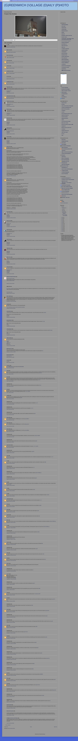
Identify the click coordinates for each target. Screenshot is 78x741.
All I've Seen (63, 26)
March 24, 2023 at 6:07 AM (10, 696)
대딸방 (8, 341)
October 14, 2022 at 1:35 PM (11, 601)
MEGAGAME (8, 417)
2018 (62, 218)
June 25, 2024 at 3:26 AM (10, 723)
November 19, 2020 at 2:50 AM (11, 217)
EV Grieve (63, 104)
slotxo (34, 413)
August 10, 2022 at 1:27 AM (11, 468)
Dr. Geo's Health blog (65, 87)
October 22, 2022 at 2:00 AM (11, 606)
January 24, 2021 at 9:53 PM (11, 254)
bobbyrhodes (9, 248)
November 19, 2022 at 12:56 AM (11, 654)
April (63, 209)
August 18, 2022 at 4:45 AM (11, 479)
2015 (62, 222)
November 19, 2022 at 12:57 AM (11, 659)
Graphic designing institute (10, 278)
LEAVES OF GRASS (65, 50)
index (62, 135)
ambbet (40, 505)
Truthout (63, 95)
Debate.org (8, 242)
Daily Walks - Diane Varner (66, 197)
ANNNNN (8, 395)
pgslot (21, 397)
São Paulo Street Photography (66, 65)
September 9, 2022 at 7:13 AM (11, 539)
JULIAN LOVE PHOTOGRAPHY (66, 153)
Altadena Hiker (64, 27)
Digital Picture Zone (64, 181)
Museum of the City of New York (66, 127)
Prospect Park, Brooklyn (64, 213)
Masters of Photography (65, 158)
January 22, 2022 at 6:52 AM (11, 326)
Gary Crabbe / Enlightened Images (67, 186)
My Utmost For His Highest (66, 89)
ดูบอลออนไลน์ (47, 610)
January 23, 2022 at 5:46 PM (11, 345)
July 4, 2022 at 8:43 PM (10, 381)
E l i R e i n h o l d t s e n (65, 192)
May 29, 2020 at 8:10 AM (10, 98)
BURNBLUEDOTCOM (65, 141)
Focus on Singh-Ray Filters (66, 189)
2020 (62, 206)
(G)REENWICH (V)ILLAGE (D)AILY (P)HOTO (36, 5)
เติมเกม (40, 385)
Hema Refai (8, 60)
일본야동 (44, 312)
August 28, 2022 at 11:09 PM (11, 501)
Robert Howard (9, 55)
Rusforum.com (9, 223)
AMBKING (41, 674)
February (63, 211)
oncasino (8, 360)
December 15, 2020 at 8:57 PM (11, 226)
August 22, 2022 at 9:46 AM (11, 485)
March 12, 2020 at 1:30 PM (10, 68)
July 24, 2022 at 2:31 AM (10, 414)
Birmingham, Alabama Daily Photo (67, 35)
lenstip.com (63, 155)
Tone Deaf (63, 98)
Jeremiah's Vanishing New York (66, 107)
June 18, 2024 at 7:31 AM (10, 715)
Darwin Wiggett (64, 144)
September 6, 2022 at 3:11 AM (11, 522)
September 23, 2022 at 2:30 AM (11, 565)
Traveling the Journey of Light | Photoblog (68, 179)
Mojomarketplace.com (10, 104)
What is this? (63, 83)
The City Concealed (64, 116)
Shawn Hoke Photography (65, 164)
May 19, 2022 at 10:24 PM (10, 357)
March (63, 210)
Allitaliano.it (8, 215)
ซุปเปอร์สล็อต (27, 418)
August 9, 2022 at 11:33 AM (10, 463)
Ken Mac (63, 201)
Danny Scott (8, 146)
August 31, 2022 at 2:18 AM (11, 517)
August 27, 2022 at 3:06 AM (11, 490)
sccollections (64, 64)
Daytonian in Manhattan (65, 42)
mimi (7, 683)
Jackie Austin (9, 266)
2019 (62, 217)
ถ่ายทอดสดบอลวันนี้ (37, 593)
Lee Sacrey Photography (65, 191)
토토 (42, 350)
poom (7, 552)
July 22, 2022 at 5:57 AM (10, 409)
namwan (8, 514)
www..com (64, 74)
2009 (62, 229)
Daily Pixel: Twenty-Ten (65, 115)
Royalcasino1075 (9, 354)
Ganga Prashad (9, 704)
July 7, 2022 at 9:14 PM (10, 392)
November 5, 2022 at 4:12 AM (11, 638)
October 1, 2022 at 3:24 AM (10, 584)
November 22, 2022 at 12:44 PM (11, 675)
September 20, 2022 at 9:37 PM (11, 560)
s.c (7, 44)
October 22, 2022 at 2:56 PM (11, 611)
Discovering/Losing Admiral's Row (67, 113)
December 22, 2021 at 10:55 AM (11, 301)
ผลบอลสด (42, 695)
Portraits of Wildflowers (65, 62)
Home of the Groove (65, 45)
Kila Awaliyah (9, 211)
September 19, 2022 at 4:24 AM (11, 555)
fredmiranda (63, 150)
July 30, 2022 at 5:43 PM (10, 447)
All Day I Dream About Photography (67, 194)
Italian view (63, 47)
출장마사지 (8, 343)
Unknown (8, 65)
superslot (33, 451)
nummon (8, 542)
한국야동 (8, 315)
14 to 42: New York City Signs (66, 121)
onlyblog (8, 304)
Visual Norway (64, 68)
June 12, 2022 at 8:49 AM (10, 367)
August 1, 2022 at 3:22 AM (10, 452)
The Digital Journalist (65, 170)
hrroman (8, 76)
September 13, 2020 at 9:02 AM (11, 175)
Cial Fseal (8, 136)
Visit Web (8, 123)
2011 (62, 227)
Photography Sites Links (65, 161)
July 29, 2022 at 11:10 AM (10, 436)
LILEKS (63, 119)
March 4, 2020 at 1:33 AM (10, 57)
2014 (62, 223)
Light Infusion (64, 156)
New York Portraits (64, 53)
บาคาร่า (32, 408)
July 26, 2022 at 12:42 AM (10, 426)
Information (8, 91)
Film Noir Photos (64, 102)
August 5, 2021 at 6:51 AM (10, 283)
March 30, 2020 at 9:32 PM (10, 84)
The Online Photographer (65, 172)
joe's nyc (63, 133)
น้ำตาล (8, 678)
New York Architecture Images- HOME (67, 124)
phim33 (8, 563)
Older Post (55, 726)
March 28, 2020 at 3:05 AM (10, 78)
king (7, 389)
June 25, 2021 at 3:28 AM (10, 273)
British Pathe (64, 139)
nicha (7, 455)
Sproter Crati (9, 220)
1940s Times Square (65, 132)
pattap (8, 509)
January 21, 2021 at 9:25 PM (11, 245)
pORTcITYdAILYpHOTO (65, 59)
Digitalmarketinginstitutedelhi (11, 276)
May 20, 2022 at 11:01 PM (10, 362)
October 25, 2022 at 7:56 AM (11, 622)
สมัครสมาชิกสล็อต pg (38, 472)
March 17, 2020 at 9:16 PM (10, 73)
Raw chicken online (9, 288)
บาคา (34, 467)
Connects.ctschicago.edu (10, 130)
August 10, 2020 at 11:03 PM (11, 115)
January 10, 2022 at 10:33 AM (11, 308)
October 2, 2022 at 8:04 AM (10, 589)
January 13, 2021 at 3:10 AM (11, 236)
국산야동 (43, 321)
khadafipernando (9, 71)
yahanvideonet (9, 311)
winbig (8, 370)
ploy (7, 597)
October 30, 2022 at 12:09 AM (11, 627)
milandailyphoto (64, 51)
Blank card (8, 178)
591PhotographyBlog (65, 24)
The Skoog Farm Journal (65, 67)
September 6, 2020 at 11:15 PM (11, 143)
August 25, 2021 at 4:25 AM (11, 293)
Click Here (8, 122)
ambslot (48, 494)
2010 (62, 228)
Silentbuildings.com (64, 167)
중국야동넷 (50, 330)
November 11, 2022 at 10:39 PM (11, 643)
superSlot (40, 372)
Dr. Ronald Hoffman (64, 93)
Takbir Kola (8, 239)
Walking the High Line (65, 118)
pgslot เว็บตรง (9, 484)
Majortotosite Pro (9, 348)
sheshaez (8, 365)
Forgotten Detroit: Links (65, 130)
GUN (7, 504)
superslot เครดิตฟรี (37, 435)
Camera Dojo (64, 142)
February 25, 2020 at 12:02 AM (11, 52)
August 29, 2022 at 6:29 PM (11, 506)
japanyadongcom (9, 320)
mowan (8, 609)
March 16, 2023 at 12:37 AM (11, 691)
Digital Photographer (65, 147)
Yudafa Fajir (8, 229)
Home (31, 726)
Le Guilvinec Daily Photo (65, 48)
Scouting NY (63, 110)
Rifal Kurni (8, 109)
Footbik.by (8, 142)
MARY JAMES (9, 296)
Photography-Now (64, 162)
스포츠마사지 (8, 342)
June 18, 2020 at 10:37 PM (10, 106)
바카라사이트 (8, 344)
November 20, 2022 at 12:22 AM (11, 664)
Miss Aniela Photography (65, 159)
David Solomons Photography (66, 145)
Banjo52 (63, 32)
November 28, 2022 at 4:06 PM (11, 680)
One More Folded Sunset (65, 56)
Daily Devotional (64, 92)
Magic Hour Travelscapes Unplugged (67, 188)
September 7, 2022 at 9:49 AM (11, 527)
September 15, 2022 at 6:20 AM (11, 544)
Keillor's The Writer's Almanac (66, 90)
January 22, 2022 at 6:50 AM (11, 317)
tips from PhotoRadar (65, 173)
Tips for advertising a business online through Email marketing (16, 307)
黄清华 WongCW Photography (66, 70)
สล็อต (42, 543)
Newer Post (6, 726)
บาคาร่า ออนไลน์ (27, 391)
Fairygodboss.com (9, 233)
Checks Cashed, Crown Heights (64, 215)
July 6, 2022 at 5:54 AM (10, 386)
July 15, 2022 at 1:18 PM (10, 398)
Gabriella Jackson (9, 101)
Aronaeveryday (64, 29)
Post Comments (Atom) (11, 728)
